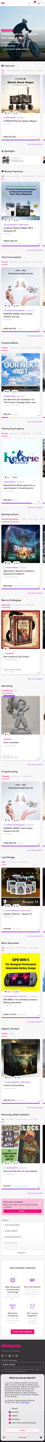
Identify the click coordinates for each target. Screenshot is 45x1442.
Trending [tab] (5, 776)
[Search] (29, 3)
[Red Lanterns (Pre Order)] (20, 629)
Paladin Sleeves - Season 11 (17, 914)
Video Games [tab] (33, 519)
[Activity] (34, 3)
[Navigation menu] (42, 3)
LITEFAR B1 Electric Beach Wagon (20, 121)
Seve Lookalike (11, 742)
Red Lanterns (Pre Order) (16, 656)
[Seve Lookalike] (20, 715)
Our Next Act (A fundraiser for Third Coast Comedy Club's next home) (19, 402)
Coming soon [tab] (7, 691)
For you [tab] (5, 262)
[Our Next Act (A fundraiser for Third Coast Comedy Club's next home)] (20, 372)
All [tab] (3, 70)
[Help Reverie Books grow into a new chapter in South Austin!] (20, 458)
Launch (22, 1211)
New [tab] (16, 691)
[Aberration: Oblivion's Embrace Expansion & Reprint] (20, 544)
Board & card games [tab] (10, 519)
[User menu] (38, 3)
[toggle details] (39, 139)
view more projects (35, 144)
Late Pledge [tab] (37, 262)
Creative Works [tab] (28, 70)
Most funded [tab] (16, 776)
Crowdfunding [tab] (25, 262)
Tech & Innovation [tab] (13, 70)
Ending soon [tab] (27, 776)
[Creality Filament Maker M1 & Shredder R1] (20, 201)
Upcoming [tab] (14, 262)
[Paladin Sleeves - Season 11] (20, 887)
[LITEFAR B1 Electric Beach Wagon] (20, 94)
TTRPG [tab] (23, 519)
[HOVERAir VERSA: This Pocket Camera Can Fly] (20, 286)
